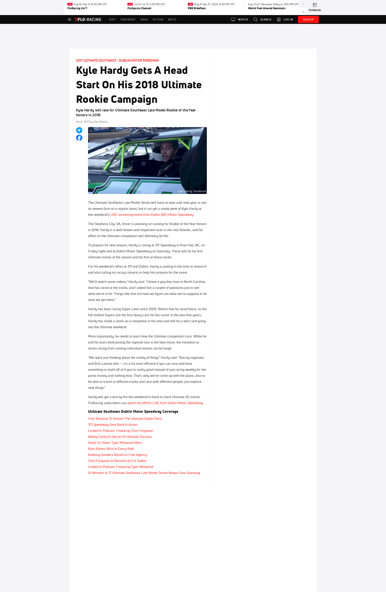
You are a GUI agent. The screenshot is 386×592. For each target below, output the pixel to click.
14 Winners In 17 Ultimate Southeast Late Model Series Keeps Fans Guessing (144, 473)
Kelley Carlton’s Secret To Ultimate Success (120, 436)
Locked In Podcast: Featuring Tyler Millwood (120, 467)
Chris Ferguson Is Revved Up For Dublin (117, 461)
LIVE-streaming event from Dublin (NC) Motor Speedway (151, 214)
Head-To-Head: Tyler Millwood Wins (115, 442)
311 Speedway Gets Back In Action (113, 424)
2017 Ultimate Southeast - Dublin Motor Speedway (117, 60)
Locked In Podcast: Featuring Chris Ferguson (120, 430)
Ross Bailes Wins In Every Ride (111, 448)
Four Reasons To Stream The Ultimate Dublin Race (125, 418)
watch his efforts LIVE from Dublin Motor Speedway (165, 403)
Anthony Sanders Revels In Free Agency (117, 454)
